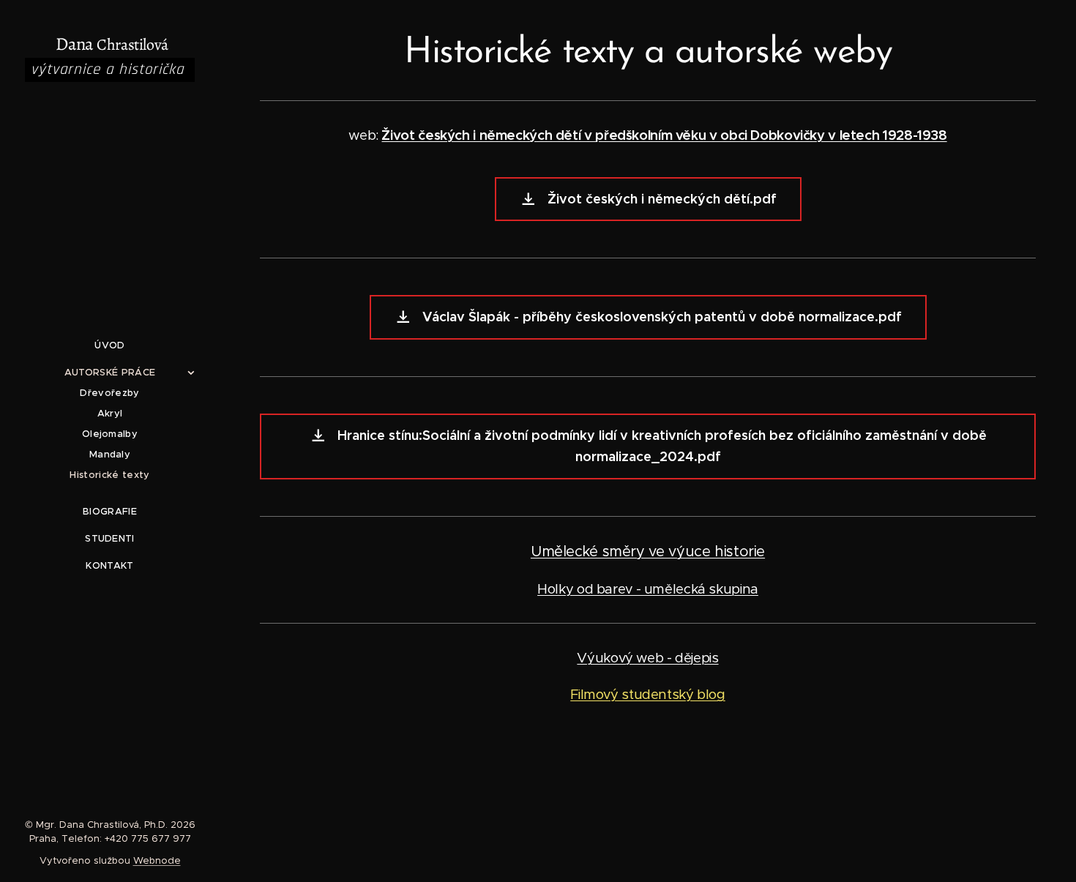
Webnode (157, 860)
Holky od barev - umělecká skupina (647, 588)
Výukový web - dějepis (647, 657)
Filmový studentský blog (647, 694)
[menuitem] (109, 345)
